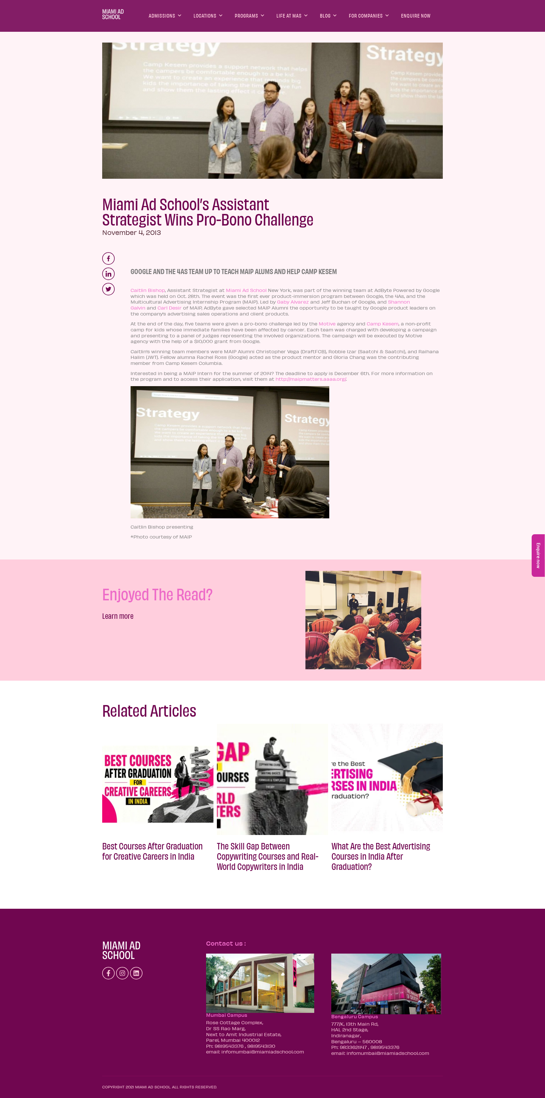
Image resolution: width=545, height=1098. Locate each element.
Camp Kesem (383, 323)
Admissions (162, 15)
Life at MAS (289, 15)
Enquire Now (416, 15)
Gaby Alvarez (293, 301)
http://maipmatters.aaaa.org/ (311, 379)
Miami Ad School (246, 290)
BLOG (325, 15)
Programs (246, 15)
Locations (205, 15)
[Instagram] (122, 973)
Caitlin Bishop (148, 290)
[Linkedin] (136, 973)
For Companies (366, 15)
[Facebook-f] (108, 973)
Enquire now (538, 555)
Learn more (117, 615)
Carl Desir (170, 307)
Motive (327, 323)
